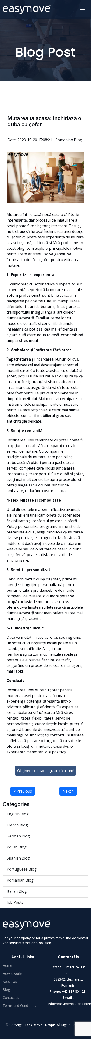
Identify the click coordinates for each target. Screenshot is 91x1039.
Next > (68, 791)
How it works (13, 973)
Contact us (11, 997)
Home (7, 965)
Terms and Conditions (19, 1005)
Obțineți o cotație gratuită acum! (45, 770)
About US (10, 981)
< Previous (23, 791)
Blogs (7, 989)
